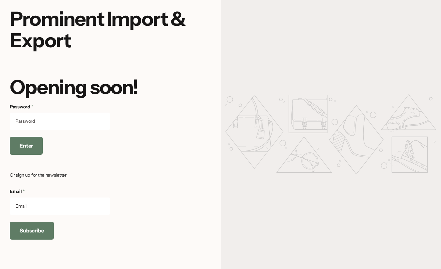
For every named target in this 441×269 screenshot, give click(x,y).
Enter (26, 145)
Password (21, 107)
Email (17, 191)
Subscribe (32, 230)
